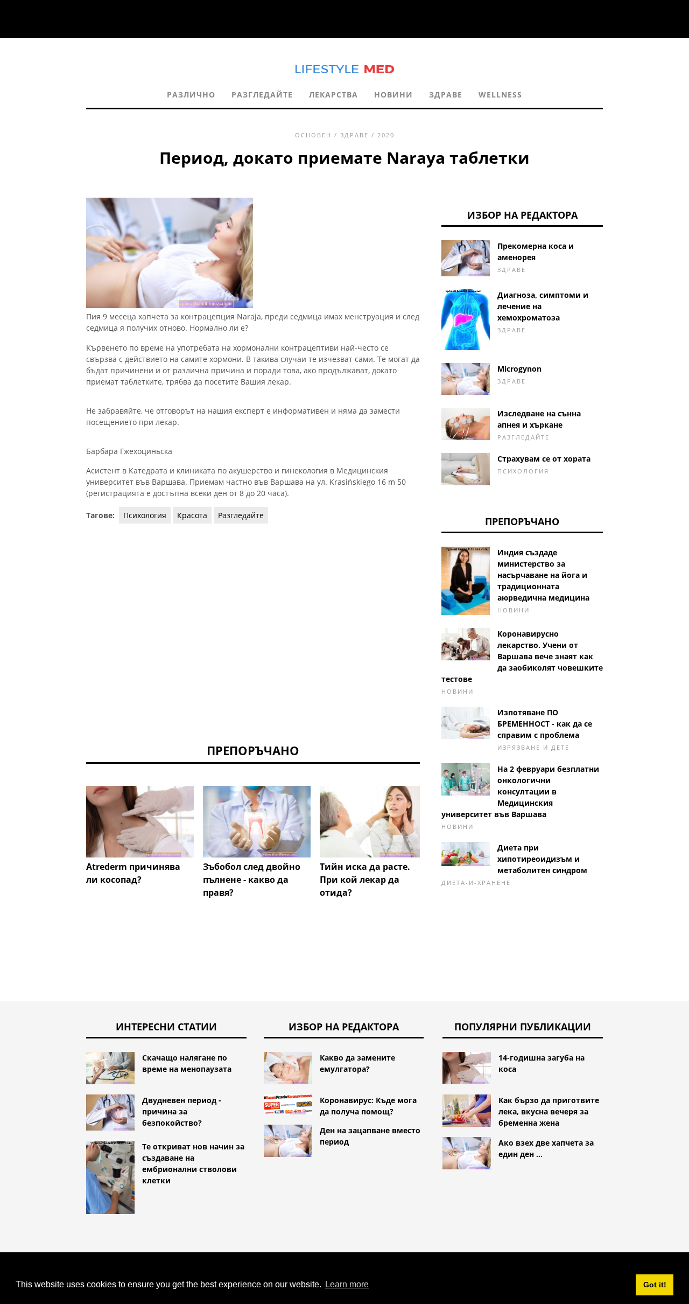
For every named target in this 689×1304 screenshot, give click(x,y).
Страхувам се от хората (543, 459)
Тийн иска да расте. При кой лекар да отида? (365, 879)
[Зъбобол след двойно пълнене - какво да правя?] (257, 821)
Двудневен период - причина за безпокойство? (181, 1111)
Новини (393, 94)
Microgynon (519, 369)
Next (436, 816)
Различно (191, 94)
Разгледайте (262, 94)
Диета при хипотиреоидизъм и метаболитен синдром (542, 858)
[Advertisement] (253, 632)
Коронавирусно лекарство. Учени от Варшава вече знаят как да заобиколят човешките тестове (522, 656)
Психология (144, 515)
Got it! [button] (654, 1284)
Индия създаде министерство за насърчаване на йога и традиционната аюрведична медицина (543, 575)
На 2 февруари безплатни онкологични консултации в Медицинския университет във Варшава (520, 791)
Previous (70, 816)
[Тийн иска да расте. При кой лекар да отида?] (373, 821)
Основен (313, 135)
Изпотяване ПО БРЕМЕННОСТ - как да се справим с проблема (544, 723)
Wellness (500, 94)
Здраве (445, 94)
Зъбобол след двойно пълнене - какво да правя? (251, 879)
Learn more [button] (347, 1284)
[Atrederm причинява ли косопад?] (140, 821)
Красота (192, 515)
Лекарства (333, 94)
